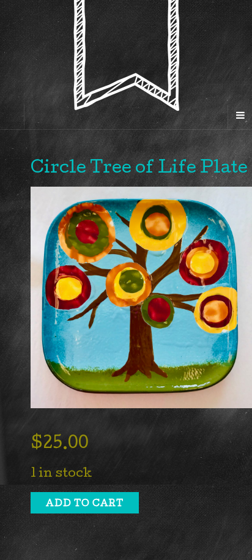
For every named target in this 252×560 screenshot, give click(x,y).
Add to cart (85, 504)
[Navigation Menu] (240, 117)
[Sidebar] (12, 117)
